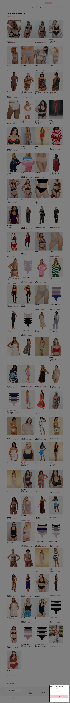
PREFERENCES (59, 699)
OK (59, 696)
